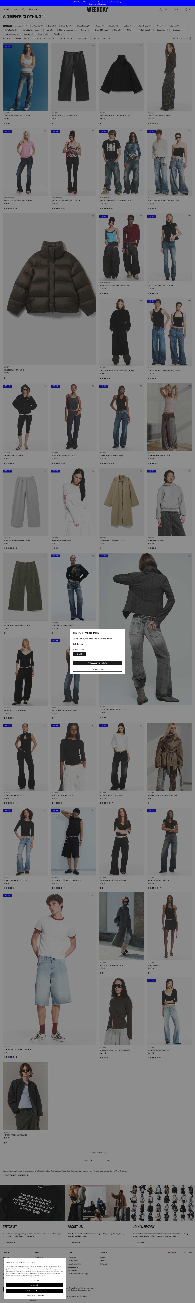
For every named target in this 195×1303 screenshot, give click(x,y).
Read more (35, 1280)
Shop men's (102, 4)
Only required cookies (34, 1291)
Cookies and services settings (35, 1295)
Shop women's (93, 4)
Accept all (34, 1285)
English (79, 654)
